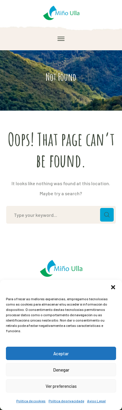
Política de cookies (31, 401)
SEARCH (107, 215)
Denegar (61, 369)
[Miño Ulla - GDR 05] (61, 12)
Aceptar (61, 353)
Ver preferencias (61, 386)
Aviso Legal (96, 401)
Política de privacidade (66, 401)
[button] (113, 287)
